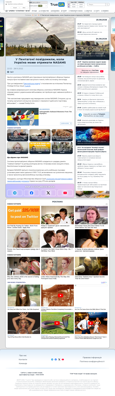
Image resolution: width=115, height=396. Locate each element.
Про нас (23, 355)
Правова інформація (92, 357)
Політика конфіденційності (92, 361)
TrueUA (27, 86)
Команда (23, 363)
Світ (35, 15)
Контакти (23, 359)
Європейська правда (32, 83)
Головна (28, 15)
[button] (46, 6)
